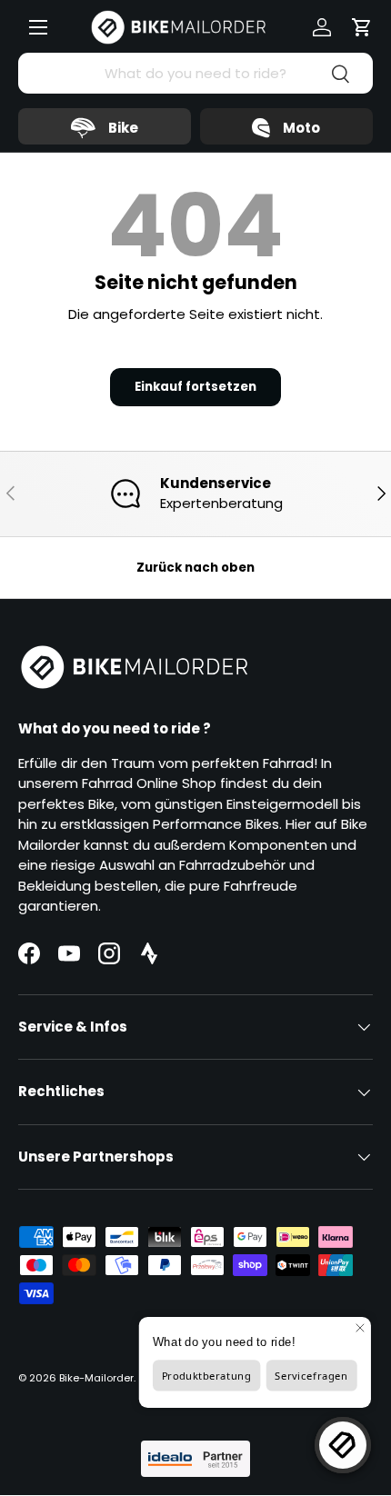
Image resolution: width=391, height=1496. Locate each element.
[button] (362, 27)
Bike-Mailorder (96, 1378)
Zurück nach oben (195, 567)
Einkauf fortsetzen (195, 386)
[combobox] (195, 73)
